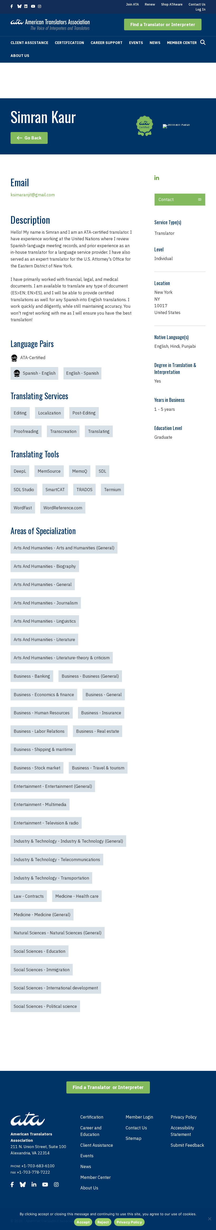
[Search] (202, 42)
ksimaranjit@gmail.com (33, 194)
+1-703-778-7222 (33, 1172)
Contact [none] (166, 199)
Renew (150, 4)
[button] (163, 24)
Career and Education (90, 1131)
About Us (20, 55)
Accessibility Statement (182, 1131)
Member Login (139, 1117)
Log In (200, 9)
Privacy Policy (184, 1117)
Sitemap (133, 1138)
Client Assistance (29, 42)
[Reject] (209, 1218)
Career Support (106, 42)
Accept (83, 1222)
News (155, 42)
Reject (103, 1222)
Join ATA (132, 4)
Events (136, 42)
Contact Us (197, 4)
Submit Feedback (187, 1145)
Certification (69, 42)
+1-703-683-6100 (38, 1165)
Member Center (182, 42)
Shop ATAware (172, 4)
